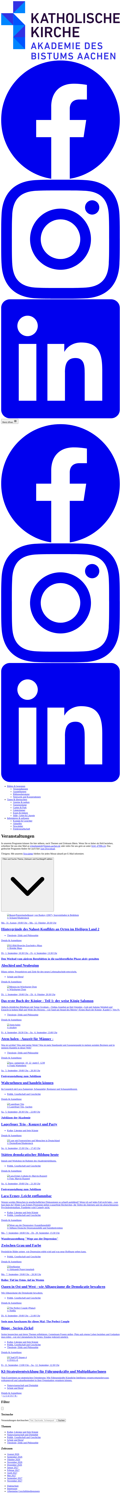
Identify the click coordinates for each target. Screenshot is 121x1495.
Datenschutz (13, 1486)
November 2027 (14, 1481)
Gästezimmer (19, 810)
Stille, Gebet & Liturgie (24, 815)
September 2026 (14, 1457)
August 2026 (13, 1454)
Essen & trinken (20, 813)
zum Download (47, 848)
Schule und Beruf (15, 1440)
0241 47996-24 (98, 846)
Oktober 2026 (13, 1459)
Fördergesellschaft (21, 829)
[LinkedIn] (60, 417)
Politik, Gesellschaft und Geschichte (24, 1437)
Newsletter (18, 826)
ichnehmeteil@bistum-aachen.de (45, 846)
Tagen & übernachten (17, 799)
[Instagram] (60, 298)
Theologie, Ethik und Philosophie (22, 1442)
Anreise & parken (21, 802)
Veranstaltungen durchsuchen (14, 1420)
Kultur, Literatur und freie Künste (22, 1432)
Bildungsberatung (21, 794)
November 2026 (14, 1462)
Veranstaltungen (20, 789)
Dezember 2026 (14, 1465)
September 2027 (14, 1478)
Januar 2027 (12, 1467)
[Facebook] (60, 178)
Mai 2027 (11, 1475)
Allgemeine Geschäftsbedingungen (23, 1491)
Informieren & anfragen (18, 818)
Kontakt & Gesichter (22, 821)
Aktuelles (17, 823)
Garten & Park (20, 807)
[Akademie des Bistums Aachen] (60, 58)
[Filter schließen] (2, 1408)
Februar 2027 (13, 1470)
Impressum (12, 1488)
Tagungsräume (20, 805)
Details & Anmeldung (11, 940)
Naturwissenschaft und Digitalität (22, 1434)
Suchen (61, 1420)
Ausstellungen (19, 791)
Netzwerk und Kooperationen (27, 797)
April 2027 (12, 1473)
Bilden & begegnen (16, 786)
